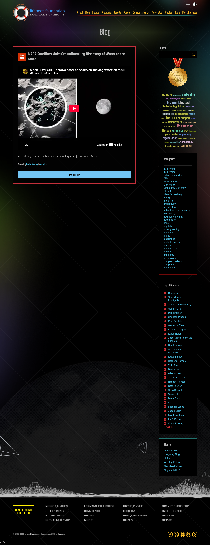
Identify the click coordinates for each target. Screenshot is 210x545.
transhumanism (172, 146)
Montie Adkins (176, 415)
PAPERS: (87, 520)
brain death (166, 111)
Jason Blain (174, 410)
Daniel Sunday (32, 165)
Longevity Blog (172, 454)
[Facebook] (170, 534)
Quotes (168, 13)
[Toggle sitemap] (188, 4)
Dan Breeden (175, 312)
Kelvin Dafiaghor (177, 329)
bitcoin (181, 106)
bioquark (173, 103)
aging (165, 95)
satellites (43, 165)
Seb (170, 402)
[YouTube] (188, 534)
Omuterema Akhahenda (174, 351)
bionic (167, 235)
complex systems (173, 261)
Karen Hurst (174, 333)
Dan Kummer (175, 345)
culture (189, 110)
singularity (191, 139)
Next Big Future (172, 462)
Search (193, 54)
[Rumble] (194, 534)
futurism (192, 114)
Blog (87, 13)
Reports (117, 13)
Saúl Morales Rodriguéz (175, 299)
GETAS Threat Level (23, 512)
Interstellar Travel (189, 123)
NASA (186, 131)
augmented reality (173, 216)
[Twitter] (176, 534)
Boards (95, 13)
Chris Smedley (176, 423)
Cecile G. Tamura (177, 361)
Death (192, 110)
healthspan (183, 118)
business (168, 251)
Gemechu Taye (176, 325)
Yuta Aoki (173, 365)
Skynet (167, 191)
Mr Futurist (169, 458)
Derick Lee (173, 369)
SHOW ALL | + (168, 427)
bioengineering (172, 229)
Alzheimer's (177, 95)
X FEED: (48, 511)
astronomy (169, 213)
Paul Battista (175, 321)
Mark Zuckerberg (173, 194)
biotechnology (170, 106)
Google (163, 119)
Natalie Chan (175, 385)
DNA (166, 178)
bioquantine (186, 98)
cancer (173, 110)
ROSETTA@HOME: (52, 520)
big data (168, 226)
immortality (175, 122)
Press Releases (189, 13)
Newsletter (157, 13)
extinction (178, 114)
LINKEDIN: (127, 507)
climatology (170, 258)
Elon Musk (169, 184)
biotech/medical (172, 242)
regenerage (185, 134)
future (185, 113)
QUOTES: (165, 520)
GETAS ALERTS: (168, 507)
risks (185, 139)
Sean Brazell (175, 390)
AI (171, 95)
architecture (170, 207)
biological (169, 232)
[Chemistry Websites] (178, 73)
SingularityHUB (172, 470)
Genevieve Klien (176, 293)
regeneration (170, 138)
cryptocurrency (181, 111)
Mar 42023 (22, 57)
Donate (136, 13)
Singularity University (175, 187)
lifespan (166, 130)
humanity (193, 119)
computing (169, 264)
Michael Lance (176, 406)
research (181, 139)
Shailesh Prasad (177, 317)
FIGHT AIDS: (50, 516)
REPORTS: (88, 516)
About (80, 13)
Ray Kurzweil (171, 181)
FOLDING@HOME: (130, 516)
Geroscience (170, 450)
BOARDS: (165, 511)
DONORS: (126, 511)
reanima (174, 134)
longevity (177, 131)
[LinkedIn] (182, 534)
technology (186, 142)
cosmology (170, 267)
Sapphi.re (61, 534)
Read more (74, 175)
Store (177, 13)
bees (166, 223)
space (166, 142)
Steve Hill (173, 394)
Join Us (145, 13)
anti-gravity (170, 203)
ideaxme (164, 123)
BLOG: (86, 511)
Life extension (184, 126)
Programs (106, 13)
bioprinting (169, 238)
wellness (186, 146)
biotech (185, 103)
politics (167, 135)
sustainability (175, 143)
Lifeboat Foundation (32, 534)
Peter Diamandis (173, 175)
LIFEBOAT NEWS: (90, 507)
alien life (168, 200)
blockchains (170, 248)
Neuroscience (192, 131)
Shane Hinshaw (176, 377)
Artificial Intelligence (173, 99)
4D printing (170, 171)
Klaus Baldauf (176, 356)
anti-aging (188, 95)
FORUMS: (126, 520)
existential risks (168, 114)
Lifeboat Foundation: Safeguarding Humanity (39, 12)
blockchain (190, 107)
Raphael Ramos (176, 381)
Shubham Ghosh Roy (179, 304)
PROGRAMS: (167, 516)
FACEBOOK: (49, 507)
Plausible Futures (173, 466)
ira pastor (169, 126)
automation (170, 219)
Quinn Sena (174, 308)
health (170, 118)
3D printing (170, 168)
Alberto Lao (174, 373)
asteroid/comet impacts (177, 210)
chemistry (169, 254)
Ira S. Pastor (174, 419)
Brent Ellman (175, 398)
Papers (127, 13)
